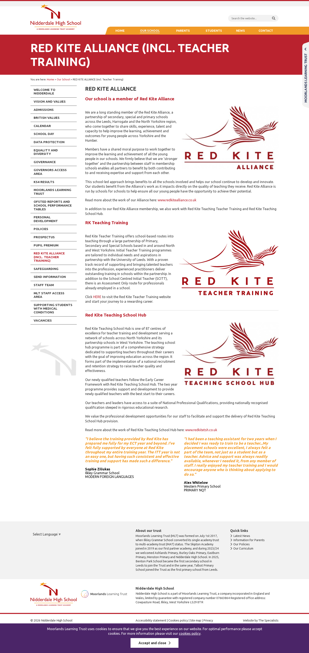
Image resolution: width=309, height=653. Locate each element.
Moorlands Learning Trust (52, 191)
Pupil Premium (46, 245)
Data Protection (49, 142)
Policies (41, 229)
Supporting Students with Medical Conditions (53, 308)
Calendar (42, 126)
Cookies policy (178, 620)
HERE (97, 297)
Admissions (44, 109)
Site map (195, 620)
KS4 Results (44, 182)
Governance (45, 162)
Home (120, 30)
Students (214, 30)
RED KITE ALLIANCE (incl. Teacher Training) (49, 256)
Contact (266, 30)
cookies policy (190, 633)
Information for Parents (249, 540)
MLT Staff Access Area (49, 295)
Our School (150, 30)
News (240, 30)
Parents (183, 30)
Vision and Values (50, 101)
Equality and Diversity (46, 152)
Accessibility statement (151, 620)
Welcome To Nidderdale (44, 91)
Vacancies (43, 320)
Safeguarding (46, 269)
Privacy (208, 620)
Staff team (44, 285)
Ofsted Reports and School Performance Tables (53, 205)
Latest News (241, 536)
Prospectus (44, 237)
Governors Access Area (50, 171)
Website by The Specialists (261, 620)
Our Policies (241, 544)
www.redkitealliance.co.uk (177, 200)
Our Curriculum (243, 548)
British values (46, 117)
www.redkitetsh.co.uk (201, 430)
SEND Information (50, 277)
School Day (44, 134)
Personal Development (46, 219)
